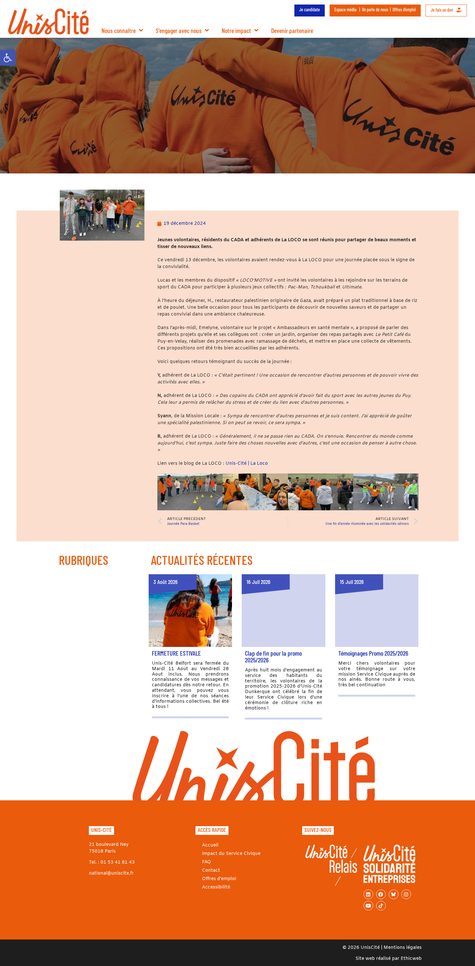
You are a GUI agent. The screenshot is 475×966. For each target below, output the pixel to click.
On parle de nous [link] (375, 9)
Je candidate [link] (309, 9)
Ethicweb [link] (411, 959)
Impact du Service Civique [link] (231, 854)
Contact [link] (211, 870)
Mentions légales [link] (403, 948)
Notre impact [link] (236, 30)
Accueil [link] (210, 845)
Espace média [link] (345, 9)
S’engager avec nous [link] (179, 30)
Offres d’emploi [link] (404, 9)
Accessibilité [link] (216, 887)
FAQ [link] (206, 862)
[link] (8, 58)
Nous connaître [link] (118, 30)
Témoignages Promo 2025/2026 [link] (373, 653)
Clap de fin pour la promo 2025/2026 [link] (273, 656)
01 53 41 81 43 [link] (117, 862)
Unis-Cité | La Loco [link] (247, 464)
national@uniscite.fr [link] (111, 873)
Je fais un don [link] (442, 10)
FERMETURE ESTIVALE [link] (176, 653)
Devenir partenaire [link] (292, 30)
